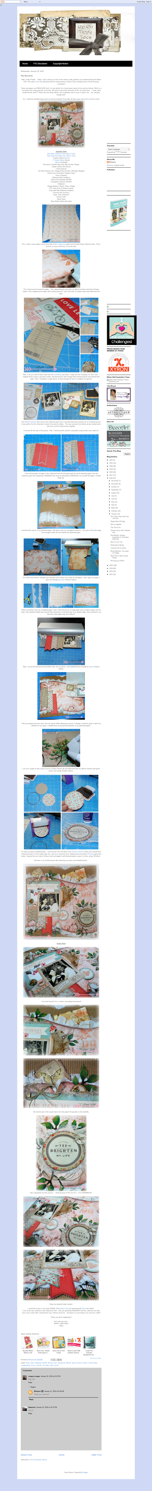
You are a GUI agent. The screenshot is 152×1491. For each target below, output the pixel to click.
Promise (90, 854)
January (114, 514)
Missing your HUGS (117, 561)
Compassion (61, 244)
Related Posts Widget (95, 1358)
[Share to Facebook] (58, 1360)
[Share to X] (56, 1360)
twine (52, 1365)
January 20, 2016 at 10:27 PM (46, 1407)
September (115, 490)
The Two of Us (116, 527)
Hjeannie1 (32, 1407)
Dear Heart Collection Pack (56, 154)
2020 (111, 466)
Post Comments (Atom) (38, 1460)
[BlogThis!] (54, 1360)
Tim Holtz (45, 1365)
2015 (111, 565)
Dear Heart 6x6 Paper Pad (56, 156)
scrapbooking (25, 1365)
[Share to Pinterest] (61, 1360)
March (113, 508)
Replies (33, 1387)
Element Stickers (30, 422)
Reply (30, 1382)
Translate (123, 152)
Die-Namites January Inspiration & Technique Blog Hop (120, 537)
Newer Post (26, 1455)
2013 (111, 571)
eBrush (57, 162)
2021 (111, 463)
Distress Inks (52, 1363)
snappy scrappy (34, 1376)
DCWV (44, 1363)
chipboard (38, 1363)
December (115, 481)
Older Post (96, 1455)
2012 (111, 574)
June (113, 499)
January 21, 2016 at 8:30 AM (54, 1391)
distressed (61, 1363)
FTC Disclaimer (40, 64)
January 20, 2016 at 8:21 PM (50, 1376)
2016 (111, 478)
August (114, 493)
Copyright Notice (60, 64)
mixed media (92, 1363)
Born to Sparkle (116, 524)
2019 (111, 469)
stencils (38, 1365)
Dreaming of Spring (117, 545)
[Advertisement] (119, 106)
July (113, 496)
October (114, 487)
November (115, 484)
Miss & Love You (116, 542)
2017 (111, 475)
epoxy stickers (77, 1363)
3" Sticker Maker (59, 160)
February (114, 511)
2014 (111, 568)
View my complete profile (115, 165)
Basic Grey (71, 154)
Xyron (38, 82)
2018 (111, 472)
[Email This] (52, 1360)
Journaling (57, 375)
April (113, 505)
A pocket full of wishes (118, 548)
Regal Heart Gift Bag (118, 521)
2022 (111, 460)
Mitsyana (37, 1391)
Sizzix (33, 1365)
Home (25, 64)
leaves (85, 1363)
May (113, 502)
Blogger (85, 1472)
